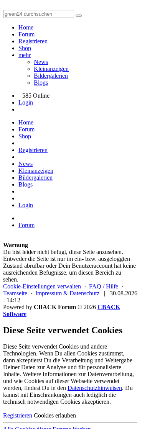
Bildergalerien (51, 75)
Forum (26, 34)
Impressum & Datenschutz (67, 293)
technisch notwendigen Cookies (41, 401)
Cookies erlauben (55, 415)
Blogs (41, 82)
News (41, 62)
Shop (24, 48)
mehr (24, 55)
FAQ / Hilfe (103, 286)
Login (25, 102)
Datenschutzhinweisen (95, 388)
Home (25, 27)
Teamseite (15, 293)
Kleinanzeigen (51, 68)
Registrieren (33, 41)
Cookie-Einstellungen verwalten (42, 286)
